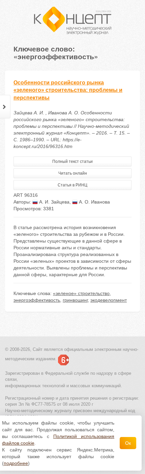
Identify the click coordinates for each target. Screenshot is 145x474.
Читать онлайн (72, 173)
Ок (128, 443)
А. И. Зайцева (53, 202)
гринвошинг (75, 300)
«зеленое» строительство (81, 293)
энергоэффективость (36, 300)
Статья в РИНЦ (72, 185)
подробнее (16, 463)
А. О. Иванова (94, 202)
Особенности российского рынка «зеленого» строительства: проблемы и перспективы (67, 90)
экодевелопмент (108, 300)
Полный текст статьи (72, 161)
